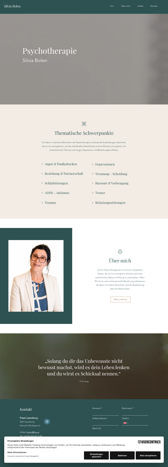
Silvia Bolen (12, 6)
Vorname (97, 408)
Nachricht (96, 428)
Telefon (125, 418)
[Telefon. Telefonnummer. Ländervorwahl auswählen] (126, 423)
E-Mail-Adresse (100, 418)
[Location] (47, 421)
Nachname (127, 408)
